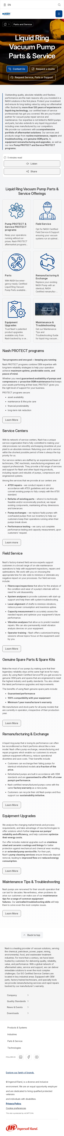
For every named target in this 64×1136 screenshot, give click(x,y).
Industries (12, 1034)
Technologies (14, 1048)
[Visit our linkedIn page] (21, 1057)
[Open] (59, 13)
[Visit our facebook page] (29, 1057)
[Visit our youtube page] (37, 1057)
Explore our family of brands (20, 1072)
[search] (59, 4)
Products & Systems (17, 1027)
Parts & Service (14, 1041)
